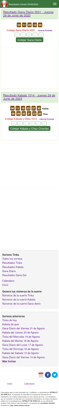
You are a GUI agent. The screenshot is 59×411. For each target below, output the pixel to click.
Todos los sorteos (12, 258)
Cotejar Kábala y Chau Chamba (29, 128)
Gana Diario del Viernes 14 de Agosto (23, 357)
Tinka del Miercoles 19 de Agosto (21, 336)
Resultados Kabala (12, 267)
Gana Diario (9, 271)
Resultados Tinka (12, 262)
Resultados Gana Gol (14, 275)
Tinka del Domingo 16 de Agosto (20, 349)
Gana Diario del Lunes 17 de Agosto (22, 345)
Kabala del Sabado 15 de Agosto (20, 353)
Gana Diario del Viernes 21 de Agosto (23, 328)
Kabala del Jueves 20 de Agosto (20, 332)
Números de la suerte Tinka (18, 295)
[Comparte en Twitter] (55, 374)
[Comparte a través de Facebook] (48, 374)
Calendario (8, 280)
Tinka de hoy (9, 320)
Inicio (5, 285)
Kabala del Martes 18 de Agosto (20, 340)
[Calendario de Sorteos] (41, 374)
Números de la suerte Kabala (18, 299)
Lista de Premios (45, 30)
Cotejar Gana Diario (30, 40)
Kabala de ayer (10, 324)
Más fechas (9, 361)
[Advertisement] (29, 69)
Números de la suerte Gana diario (21, 303)
